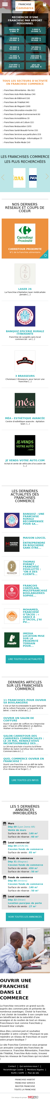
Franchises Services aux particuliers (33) (22, 134)
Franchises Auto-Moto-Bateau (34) (19, 94)
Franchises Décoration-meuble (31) (20, 110)
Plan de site (33, 1073)
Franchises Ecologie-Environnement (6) (22, 114)
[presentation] (3, 177)
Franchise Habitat (25, 1079)
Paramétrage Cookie (13, 1070)
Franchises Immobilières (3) (16, 118)
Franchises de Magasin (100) (17, 106)
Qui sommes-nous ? (29, 1066)
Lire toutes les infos (25, 780)
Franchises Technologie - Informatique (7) (23, 138)
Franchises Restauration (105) (17, 126)
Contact (12, 1066)
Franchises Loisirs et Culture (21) (19, 122)
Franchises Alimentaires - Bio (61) (19, 90)
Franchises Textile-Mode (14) (17, 142)
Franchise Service (25, 1083)
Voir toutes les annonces (25, 916)
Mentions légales (35, 1070)
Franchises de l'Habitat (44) (16, 102)
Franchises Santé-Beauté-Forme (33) (21, 130)
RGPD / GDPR (17, 1073)
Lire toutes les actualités (25, 659)
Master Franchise (25, 1086)
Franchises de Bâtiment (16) (17, 98)
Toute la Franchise (25, 1089)
